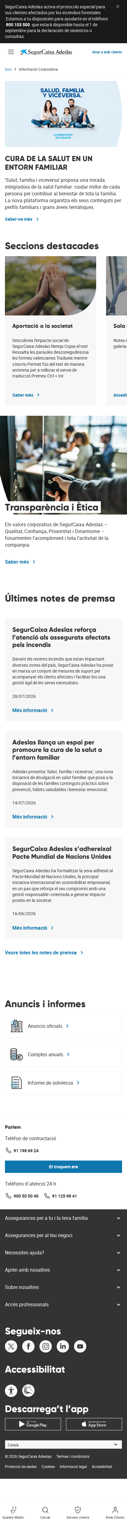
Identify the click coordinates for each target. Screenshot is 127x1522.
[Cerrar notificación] (117, 6)
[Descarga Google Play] (33, 1424)
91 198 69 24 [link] (26, 1150)
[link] (46, 52)
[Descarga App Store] (94, 1424)
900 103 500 (18, 24)
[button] (11, 52)
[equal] (11, 1391)
